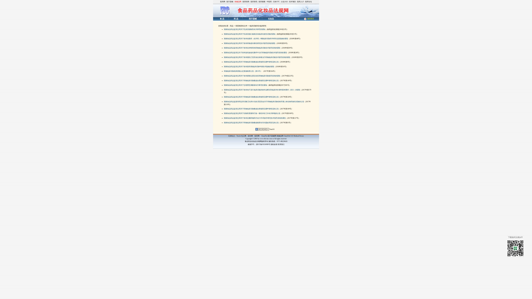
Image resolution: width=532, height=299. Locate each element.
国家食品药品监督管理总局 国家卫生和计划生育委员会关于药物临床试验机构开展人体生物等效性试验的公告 (264, 102)
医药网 (222, 2)
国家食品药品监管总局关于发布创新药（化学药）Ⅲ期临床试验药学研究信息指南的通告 (256, 39)
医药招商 (246, 2)
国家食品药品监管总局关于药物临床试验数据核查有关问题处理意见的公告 (251, 123)
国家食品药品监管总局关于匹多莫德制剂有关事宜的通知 (244, 29)
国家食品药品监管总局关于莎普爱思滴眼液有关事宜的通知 (245, 85)
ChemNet (264, 136)
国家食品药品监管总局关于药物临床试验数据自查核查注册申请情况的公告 (251, 62)
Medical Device (299, 136)
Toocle (238, 136)
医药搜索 (262, 2)
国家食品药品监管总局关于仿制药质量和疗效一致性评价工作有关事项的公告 (252, 113)
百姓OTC (276, 2)
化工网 (243, 136)
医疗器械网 (272, 136)
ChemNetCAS (288, 136)
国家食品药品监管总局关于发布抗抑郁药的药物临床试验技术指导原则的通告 (252, 48)
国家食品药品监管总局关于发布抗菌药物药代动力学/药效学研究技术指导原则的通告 (255, 118)
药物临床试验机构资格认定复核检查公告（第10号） (243, 71)
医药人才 (300, 2)
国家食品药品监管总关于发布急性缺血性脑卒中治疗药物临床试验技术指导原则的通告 (255, 53)
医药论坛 (308, 2)
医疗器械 (230, 2)
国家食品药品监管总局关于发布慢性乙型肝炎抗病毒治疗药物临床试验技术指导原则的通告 (257, 57)
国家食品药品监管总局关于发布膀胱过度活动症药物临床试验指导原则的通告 (252, 76)
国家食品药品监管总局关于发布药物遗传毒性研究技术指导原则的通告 (249, 43)
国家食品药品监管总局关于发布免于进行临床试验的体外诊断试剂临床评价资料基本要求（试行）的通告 (262, 90)
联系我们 (281, 144)
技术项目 (292, 2)
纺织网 (250, 136)
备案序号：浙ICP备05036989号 (259, 144)
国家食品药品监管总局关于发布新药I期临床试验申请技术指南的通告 (249, 67)
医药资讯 (254, 2)
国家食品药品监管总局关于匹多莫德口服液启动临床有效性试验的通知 (249, 34)
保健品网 (280, 136)
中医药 (269, 2)
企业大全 (284, 2)
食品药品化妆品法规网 (253, 141)
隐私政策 (274, 144)
